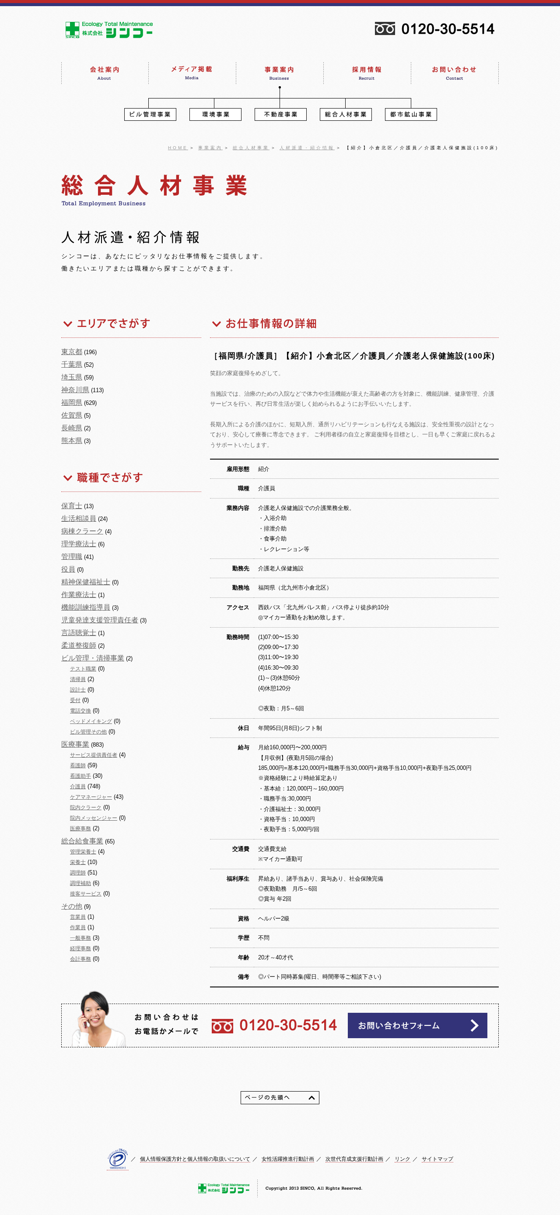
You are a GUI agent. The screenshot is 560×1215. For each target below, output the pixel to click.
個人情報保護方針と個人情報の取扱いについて (195, 1159)
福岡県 (71, 402)
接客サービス (86, 894)
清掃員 (78, 679)
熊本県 (71, 440)
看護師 (78, 765)
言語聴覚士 (78, 632)
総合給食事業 (82, 841)
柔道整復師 (78, 645)
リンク (402, 1159)
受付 (75, 700)
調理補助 (80, 883)
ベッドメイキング (91, 721)
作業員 (78, 927)
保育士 (71, 505)
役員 (68, 569)
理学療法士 (78, 544)
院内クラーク (86, 807)
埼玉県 (71, 377)
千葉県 (71, 364)
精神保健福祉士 (85, 582)
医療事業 (75, 744)
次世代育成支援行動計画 (354, 1159)
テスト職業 (83, 669)
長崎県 (71, 428)
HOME (178, 147)
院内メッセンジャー (93, 818)
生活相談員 (78, 518)
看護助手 (80, 776)
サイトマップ (437, 1159)
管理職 (71, 556)
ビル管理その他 (88, 732)
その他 (71, 906)
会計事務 (80, 959)
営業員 (78, 917)
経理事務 (80, 948)
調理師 (78, 873)
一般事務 (80, 938)
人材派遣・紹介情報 (307, 147)
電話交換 (80, 711)
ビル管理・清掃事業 (92, 658)
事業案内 (210, 147)
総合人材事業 (251, 147)
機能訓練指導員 (85, 607)
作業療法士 (78, 594)
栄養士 (78, 862)
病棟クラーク (82, 531)
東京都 (71, 351)
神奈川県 (75, 389)
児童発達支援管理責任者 (99, 620)
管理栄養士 (83, 852)
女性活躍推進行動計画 (288, 1159)
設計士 (78, 690)
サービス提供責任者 (93, 755)
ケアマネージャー (91, 797)
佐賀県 (71, 415)
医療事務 (80, 828)
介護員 (78, 786)
